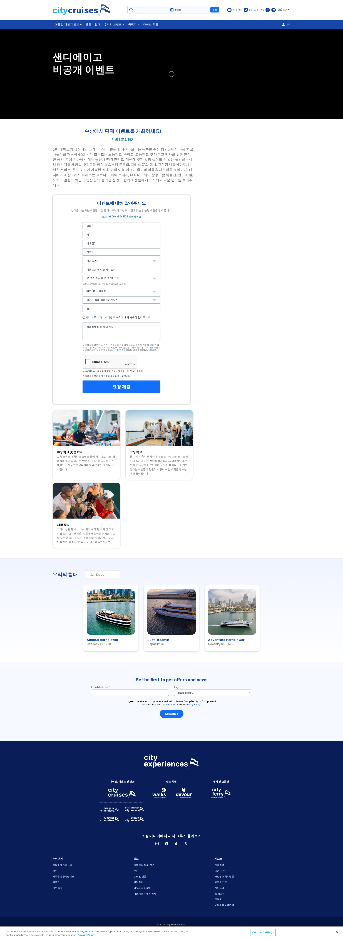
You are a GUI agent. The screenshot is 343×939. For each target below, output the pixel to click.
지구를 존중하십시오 (63, 876)
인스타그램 (157, 843)
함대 (98, 24)
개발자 (218, 899)
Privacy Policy (86, 935)
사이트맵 (219, 888)
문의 (136, 870)
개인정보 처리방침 (224, 876)
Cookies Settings (224, 905)
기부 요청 (58, 888)
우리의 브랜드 (113, 24)
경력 (55, 870)
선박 (114, 139)
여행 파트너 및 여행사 (145, 893)
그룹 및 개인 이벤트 (66, 24)
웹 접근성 (220, 893)
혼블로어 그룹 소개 (62, 865)
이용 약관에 (154, 347)
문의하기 (128, 139)
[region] (171, 932)
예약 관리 (138, 882)
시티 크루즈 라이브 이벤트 (100, 317)
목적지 (132, 24)
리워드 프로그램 (142, 888)
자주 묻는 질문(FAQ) (144, 865)
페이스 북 (166, 843)
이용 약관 (220, 865)
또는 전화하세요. (121, 216)
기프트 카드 (221, 882)
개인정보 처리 (119, 349)
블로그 (56, 882)
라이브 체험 (150, 24)
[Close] (337, 932)
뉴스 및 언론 (140, 876)
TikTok (176, 843)
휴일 (88, 24)
